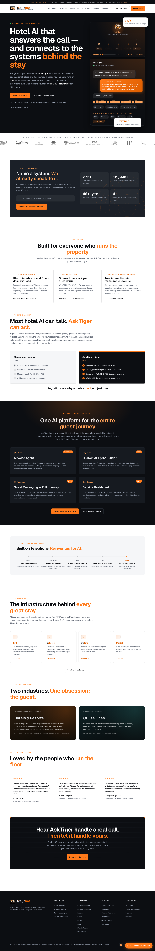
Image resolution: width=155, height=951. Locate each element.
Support (128, 913)
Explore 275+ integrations (45, 95)
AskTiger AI (52, 8)
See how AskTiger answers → (25, 298)
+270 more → (98, 121)
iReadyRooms (83, 928)
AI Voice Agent (59, 905)
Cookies (100, 945)
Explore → (125, 2)
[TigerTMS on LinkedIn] (121, 945)
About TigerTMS (107, 905)
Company (105, 8)
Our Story (105, 924)
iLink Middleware (84, 905)
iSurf (79, 924)
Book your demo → (77, 857)
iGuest (80, 920)
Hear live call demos (92, 511)
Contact (128, 917)
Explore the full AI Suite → (65, 511)
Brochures (129, 905)
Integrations (74, 8)
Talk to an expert (121, 8)
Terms (106, 945)
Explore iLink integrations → (72, 298)
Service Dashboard (61, 917)
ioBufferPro (82, 932)
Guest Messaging (60, 913)
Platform (63, 8)
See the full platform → (77, 670)
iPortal (80, 917)
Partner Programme (108, 913)
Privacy (94, 945)
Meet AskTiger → (20, 95)
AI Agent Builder (60, 909)
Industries (86, 8)
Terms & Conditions (132, 909)
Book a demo (138, 8)
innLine (80, 913)
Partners (96, 8)
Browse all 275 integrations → (32, 207)
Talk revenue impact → (115, 298)
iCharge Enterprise (84, 909)
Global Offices (106, 920)
